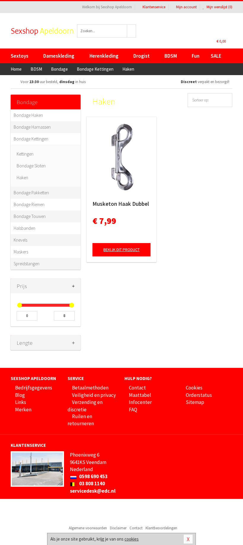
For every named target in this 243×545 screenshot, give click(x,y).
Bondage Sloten (31, 166)
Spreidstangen (26, 263)
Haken (22, 177)
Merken (23, 409)
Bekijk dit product (121, 249)
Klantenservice (154, 6)
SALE (216, 56)
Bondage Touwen (30, 216)
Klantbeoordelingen (161, 528)
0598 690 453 (93, 476)
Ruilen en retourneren (81, 420)
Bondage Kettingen (31, 139)
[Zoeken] (131, 31)
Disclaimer (118, 528)
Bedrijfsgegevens (33, 387)
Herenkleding (104, 56)
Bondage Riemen (29, 204)
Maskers (21, 252)
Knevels (20, 240)
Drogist (141, 56)
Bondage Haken (28, 115)
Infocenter (140, 402)
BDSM (170, 56)
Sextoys (19, 56)
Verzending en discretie (85, 406)
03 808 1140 (91, 483)
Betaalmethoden (90, 387)
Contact (137, 387)
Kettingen (25, 154)
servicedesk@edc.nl (93, 491)
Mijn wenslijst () (219, 6)
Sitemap (195, 402)
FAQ (133, 409)
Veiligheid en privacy (94, 395)
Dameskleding (58, 56)
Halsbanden (24, 228)
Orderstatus (199, 395)
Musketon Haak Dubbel (120, 203)
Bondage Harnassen (32, 127)
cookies (131, 539)
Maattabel (140, 395)
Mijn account (186, 6)
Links (20, 402)
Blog (20, 395)
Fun (195, 56)
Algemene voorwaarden (88, 528)
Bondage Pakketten (31, 192)
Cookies (194, 387)
